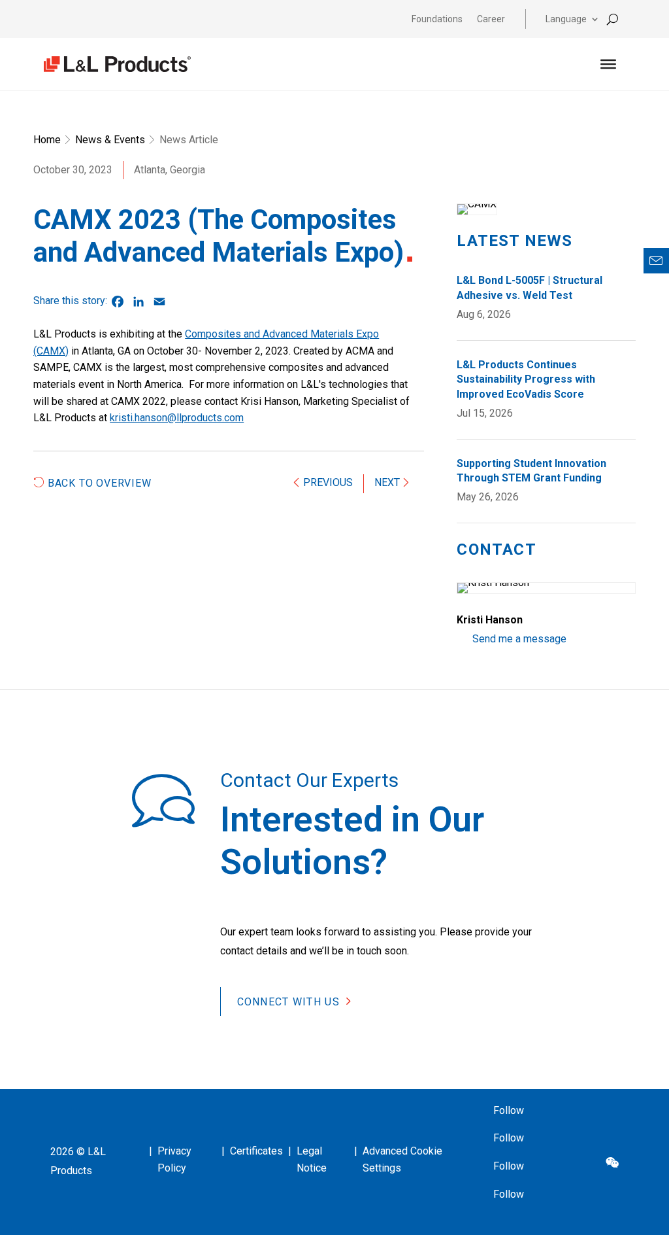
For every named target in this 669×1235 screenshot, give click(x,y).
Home (47, 139)
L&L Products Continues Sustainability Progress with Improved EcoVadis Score (526, 379)
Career (491, 19)
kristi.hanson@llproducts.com (177, 417)
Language (566, 19)
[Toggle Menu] (608, 64)
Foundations (437, 19)
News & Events (110, 139)
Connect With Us (288, 1001)
